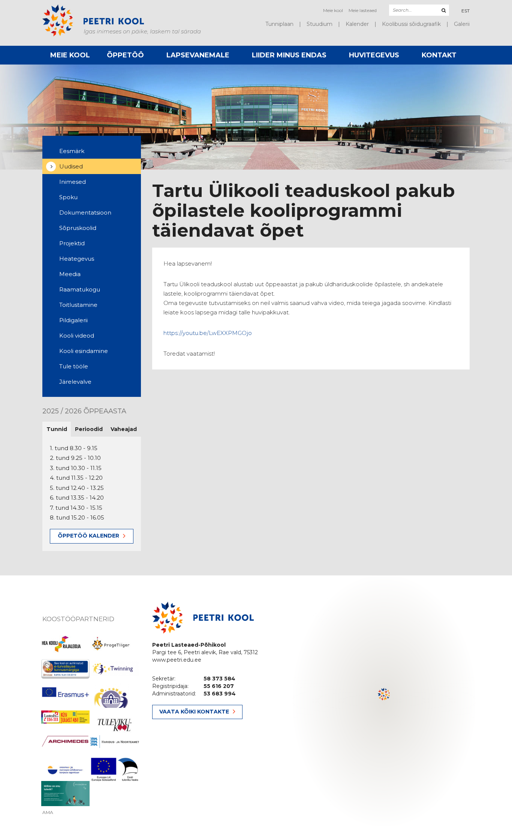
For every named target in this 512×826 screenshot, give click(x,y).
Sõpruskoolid (77, 227)
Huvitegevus (374, 55)
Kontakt (439, 55)
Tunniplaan (279, 24)
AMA (47, 812)
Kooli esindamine (83, 350)
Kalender (357, 24)
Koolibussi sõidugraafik (411, 24)
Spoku (68, 197)
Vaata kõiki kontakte (194, 711)
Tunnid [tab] (56, 429)
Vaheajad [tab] (124, 429)
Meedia (70, 274)
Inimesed (72, 181)
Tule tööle (73, 366)
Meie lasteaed (363, 10)
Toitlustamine (78, 304)
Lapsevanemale (197, 55)
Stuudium (319, 24)
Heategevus (76, 258)
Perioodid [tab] (89, 429)
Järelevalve (75, 381)
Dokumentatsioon (85, 212)
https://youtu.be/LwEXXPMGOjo (207, 332)
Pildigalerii (73, 320)
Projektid (72, 243)
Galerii (462, 24)
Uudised (71, 166)
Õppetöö (125, 55)
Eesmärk (71, 151)
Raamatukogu (79, 289)
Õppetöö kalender (88, 535)
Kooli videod (76, 335)
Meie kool (333, 10)
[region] (384, 700)
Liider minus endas (289, 55)
